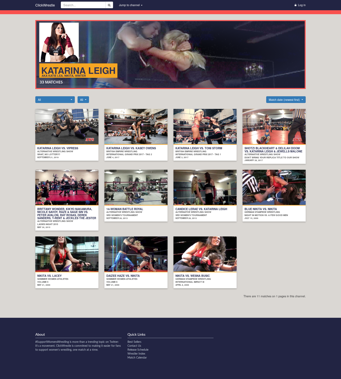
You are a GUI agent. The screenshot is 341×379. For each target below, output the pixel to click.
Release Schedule (137, 349)
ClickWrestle (45, 4)
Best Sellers (134, 342)
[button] (55, 99)
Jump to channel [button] (130, 5)
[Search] (109, 5)
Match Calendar (137, 357)
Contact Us (134, 346)
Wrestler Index (136, 353)
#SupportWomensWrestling (52, 342)
